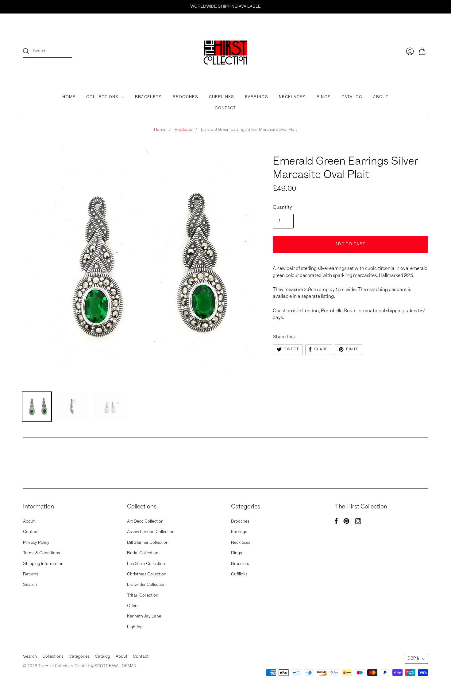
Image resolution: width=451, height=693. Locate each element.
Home (68, 97)
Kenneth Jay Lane (144, 616)
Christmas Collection (146, 574)
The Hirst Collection (297, 150)
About (381, 97)
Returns (30, 574)
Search (30, 584)
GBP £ (413, 658)
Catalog (351, 97)
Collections (102, 97)
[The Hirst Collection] (225, 51)
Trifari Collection (142, 595)
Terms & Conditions (41, 553)
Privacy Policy (36, 542)
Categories (79, 656)
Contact (225, 108)
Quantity (282, 207)
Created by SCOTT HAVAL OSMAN (105, 666)
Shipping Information (43, 564)
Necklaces (292, 97)
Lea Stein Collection (146, 564)
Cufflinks (221, 97)
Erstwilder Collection (146, 584)
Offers (132, 606)
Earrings (256, 97)
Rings (324, 97)
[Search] (26, 51)
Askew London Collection (151, 532)
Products (183, 129)
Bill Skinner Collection (147, 542)
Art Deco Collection (145, 521)
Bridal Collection (142, 553)
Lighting (135, 627)
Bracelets (148, 97)
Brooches (185, 97)
